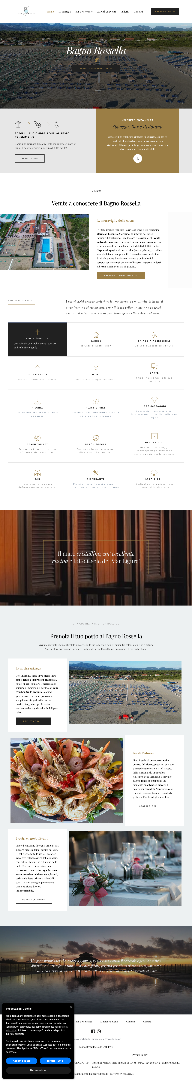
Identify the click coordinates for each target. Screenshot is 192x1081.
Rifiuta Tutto (55, 1060)
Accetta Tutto (22, 1060)
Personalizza (38, 1070)
